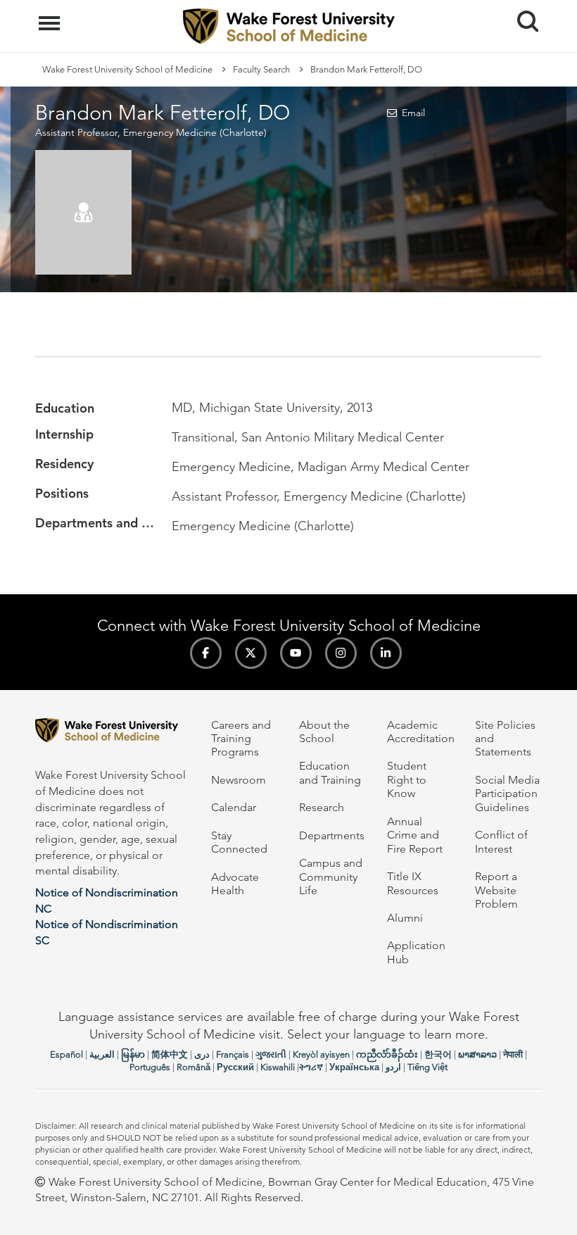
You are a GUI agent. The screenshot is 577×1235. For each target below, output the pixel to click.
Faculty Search (261, 69)
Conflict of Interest (501, 841)
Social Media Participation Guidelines (507, 793)
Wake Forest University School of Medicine (127, 69)
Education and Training (330, 772)
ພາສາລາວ (477, 1054)
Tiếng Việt (427, 1067)
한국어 (438, 1054)
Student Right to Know (406, 779)
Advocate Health (235, 883)
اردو (393, 1067)
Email (413, 112)
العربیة (102, 1054)
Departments (331, 835)
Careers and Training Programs (241, 738)
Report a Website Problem (496, 890)
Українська (354, 1067)
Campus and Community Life (330, 876)
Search (522, 8)
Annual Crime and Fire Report (415, 835)
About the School (324, 731)
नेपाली (513, 1054)
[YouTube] (296, 653)
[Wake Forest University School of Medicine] (112, 732)
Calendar (233, 807)
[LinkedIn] (386, 653)
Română (193, 1067)
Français (232, 1054)
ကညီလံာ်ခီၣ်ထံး (387, 1054)
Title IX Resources (412, 883)
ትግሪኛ (311, 1067)
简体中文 (169, 1054)
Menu (51, 15)
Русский (235, 1067)
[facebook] (206, 653)
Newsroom (238, 779)
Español (66, 1054)
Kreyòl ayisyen (321, 1054)
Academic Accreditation (421, 731)
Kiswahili (277, 1067)
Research (321, 807)
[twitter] (251, 653)
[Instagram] (341, 653)
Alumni (405, 917)
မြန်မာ (133, 1054)
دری (202, 1054)
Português (149, 1067)
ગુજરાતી (270, 1054)
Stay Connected (239, 842)
